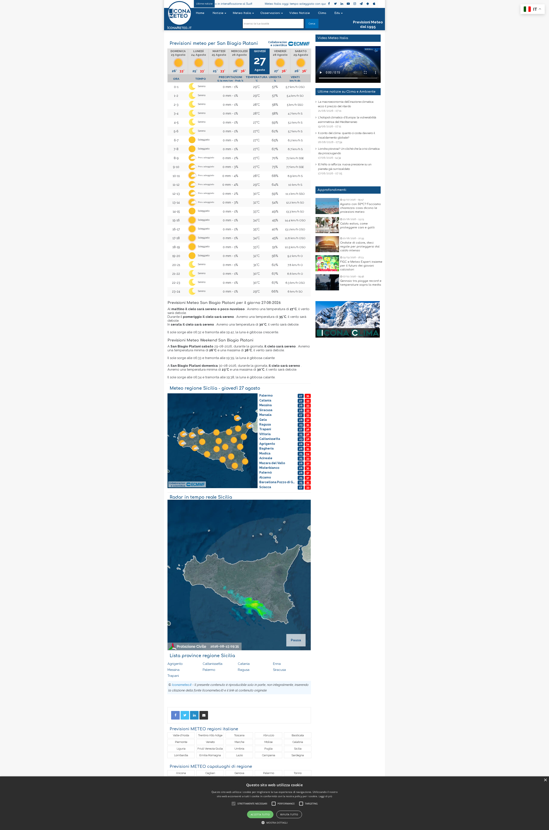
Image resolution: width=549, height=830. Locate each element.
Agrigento (175, 664)
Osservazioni (270, 13)
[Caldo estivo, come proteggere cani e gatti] (327, 225)
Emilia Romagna (210, 755)
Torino (298, 773)
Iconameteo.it (182, 685)
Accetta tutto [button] (260, 814)
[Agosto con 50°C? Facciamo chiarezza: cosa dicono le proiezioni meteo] (327, 206)
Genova (239, 773)
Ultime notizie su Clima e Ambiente (347, 92)
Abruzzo (268, 735)
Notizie (218, 13)
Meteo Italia (242, 13)
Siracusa (279, 670)
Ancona (181, 773)
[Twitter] (185, 715)
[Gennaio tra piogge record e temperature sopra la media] (327, 282)
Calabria (298, 742)
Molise (268, 742)
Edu (337, 13)
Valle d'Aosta (181, 735)
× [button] (545, 780)
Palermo (209, 670)
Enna (277, 664)
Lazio (239, 755)
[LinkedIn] (194, 715)
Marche (239, 742)
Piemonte (181, 742)
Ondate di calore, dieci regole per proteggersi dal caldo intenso (360, 246)
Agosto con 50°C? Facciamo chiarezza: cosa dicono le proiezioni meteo (360, 208)
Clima (322, 13)
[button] (274, 822)
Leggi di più (325, 796)
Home (200, 13)
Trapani (173, 676)
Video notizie (299, 13)
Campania (268, 755)
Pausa (296, 640)
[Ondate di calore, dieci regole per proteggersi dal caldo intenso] (327, 244)
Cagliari (210, 773)
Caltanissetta (212, 664)
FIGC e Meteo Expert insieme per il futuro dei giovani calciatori (361, 265)
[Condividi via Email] (203, 715)
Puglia (268, 748)
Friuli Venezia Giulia (210, 748)
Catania (244, 664)
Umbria (239, 748)
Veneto (210, 742)
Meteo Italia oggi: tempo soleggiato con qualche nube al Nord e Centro (277, 3)
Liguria (181, 748)
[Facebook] (175, 715)
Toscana (239, 735)
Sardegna (297, 755)
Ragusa (243, 670)
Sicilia (298, 748)
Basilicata (298, 735)
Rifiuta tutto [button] (289, 814)
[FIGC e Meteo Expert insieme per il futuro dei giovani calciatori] (327, 263)
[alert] (274, 803)
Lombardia (181, 755)
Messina (173, 670)
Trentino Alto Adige (210, 735)
